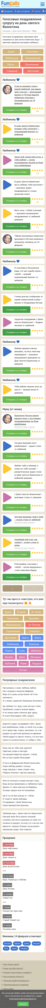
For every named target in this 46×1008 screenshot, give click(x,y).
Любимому (13, 644)
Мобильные (11, 58)
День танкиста (9, 857)
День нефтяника (10, 848)
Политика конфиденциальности (16, 980)
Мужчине (34, 644)
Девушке (36, 650)
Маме (23, 663)
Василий (7, 943)
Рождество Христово (12, 910)
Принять (23, 1004)
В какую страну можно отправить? (17, 972)
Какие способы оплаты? (13, 968)
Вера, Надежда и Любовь (14, 879)
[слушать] (7, 89)
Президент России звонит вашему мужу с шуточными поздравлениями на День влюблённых (27, 419)
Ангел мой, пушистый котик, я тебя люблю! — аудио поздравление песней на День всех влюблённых (28, 161)
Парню (9, 650)
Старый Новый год (11, 920)
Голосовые (32, 51)
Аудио (11, 51)
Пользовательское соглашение (16, 984)
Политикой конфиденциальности (23, 998)
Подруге (36, 663)
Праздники (8, 11)
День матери (8, 888)
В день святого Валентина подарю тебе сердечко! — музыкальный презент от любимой (26, 130)
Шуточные (33, 70)
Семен (14, 948)
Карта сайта (8, 988)
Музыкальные (33, 58)
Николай (36, 943)
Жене (22, 657)
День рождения (23, 11)
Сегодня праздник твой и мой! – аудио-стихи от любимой (28, 518)
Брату (25, 637)
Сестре (23, 669)
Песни (10, 64)
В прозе (21, 611)
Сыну (22, 650)
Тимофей (23, 948)
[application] (7, 89)
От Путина (34, 624)
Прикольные (32, 64)
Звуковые (34, 618)
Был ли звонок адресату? (13, 976)
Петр (6, 948)
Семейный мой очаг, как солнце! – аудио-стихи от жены (26, 542)
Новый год (7, 897)
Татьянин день (9, 929)
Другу (38, 637)
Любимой (10, 663)
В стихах (36, 611)
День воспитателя (11, 866)
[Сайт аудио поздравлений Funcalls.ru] (10, 4)
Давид (26, 943)
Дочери (9, 657)
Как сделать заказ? (11, 964)
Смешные (12, 70)
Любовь (37, 11)
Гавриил (17, 943)
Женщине (36, 657)
